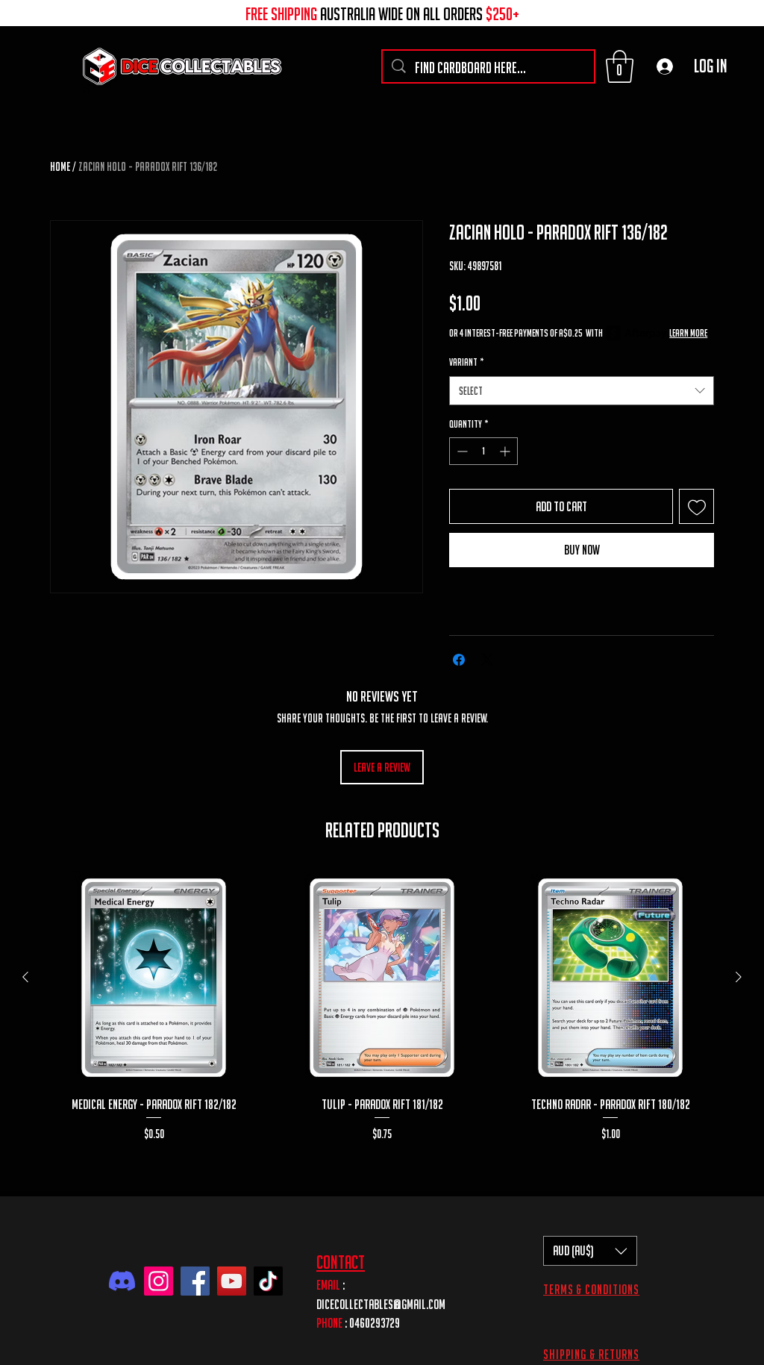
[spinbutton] (483, 451)
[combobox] (581, 390)
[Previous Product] (25, 977)
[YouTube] (231, 1281)
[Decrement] (460, 451)
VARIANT (466, 362)
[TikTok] (268, 1281)
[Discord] (122, 1281)
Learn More (688, 333)
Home (60, 166)
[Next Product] (739, 977)
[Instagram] (158, 1281)
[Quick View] (153, 977)
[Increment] (506, 451)
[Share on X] (487, 660)
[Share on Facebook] (459, 660)
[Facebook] (195, 1281)
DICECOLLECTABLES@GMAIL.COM (380, 1304)
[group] (382, 1015)
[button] (619, 66)
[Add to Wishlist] (696, 506)
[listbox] (590, 1251)
